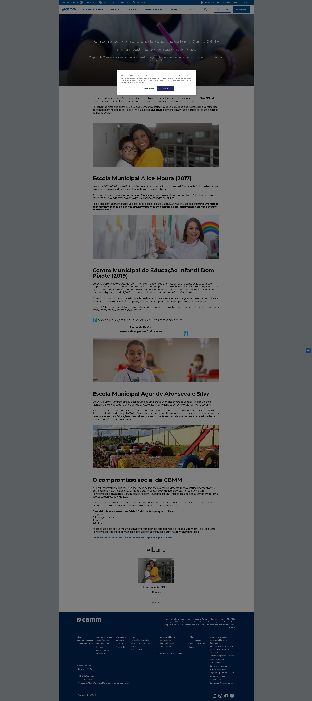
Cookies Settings (147, 88)
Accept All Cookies (165, 89)
